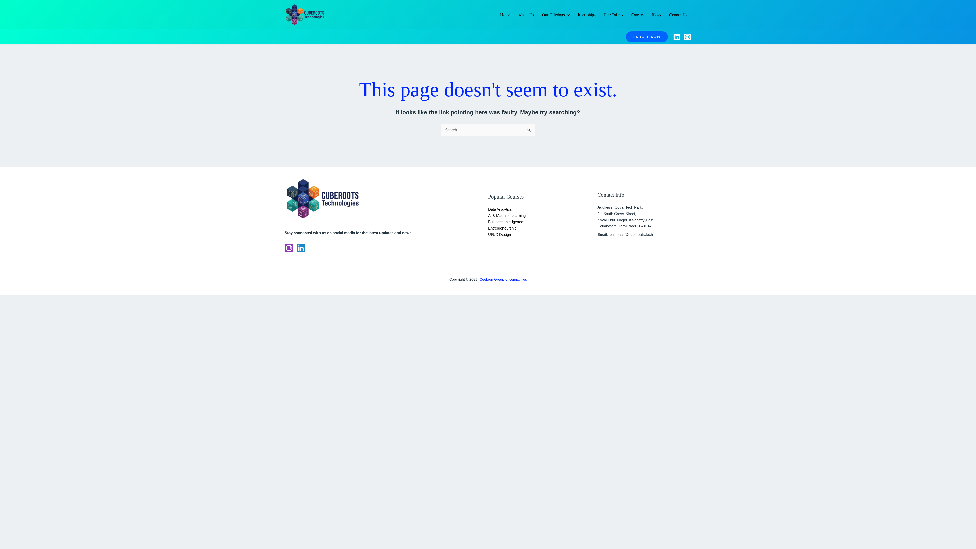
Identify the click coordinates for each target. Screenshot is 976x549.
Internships (587, 14)
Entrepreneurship (502, 228)
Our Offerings (553, 14)
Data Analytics (500, 209)
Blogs (656, 14)
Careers (637, 14)
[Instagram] (687, 37)
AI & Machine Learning (507, 215)
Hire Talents (613, 14)
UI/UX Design (499, 234)
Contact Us (678, 14)
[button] (647, 36)
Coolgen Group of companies (503, 279)
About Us (526, 14)
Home (505, 14)
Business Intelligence (505, 222)
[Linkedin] (677, 37)
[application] (567, 15)
